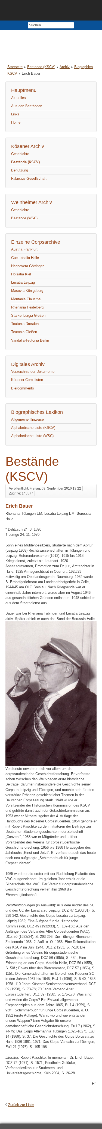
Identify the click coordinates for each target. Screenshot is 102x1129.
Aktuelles (18, 98)
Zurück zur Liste (21, 1105)
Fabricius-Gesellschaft (29, 178)
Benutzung (19, 170)
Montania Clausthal (26, 299)
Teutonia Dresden (25, 324)
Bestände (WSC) (24, 218)
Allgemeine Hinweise (27, 419)
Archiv (65, 67)
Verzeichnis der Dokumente (32, 371)
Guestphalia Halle (25, 258)
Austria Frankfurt (24, 249)
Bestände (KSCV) (41, 67)
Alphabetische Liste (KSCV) (33, 428)
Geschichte (20, 154)
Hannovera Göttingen (27, 266)
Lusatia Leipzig (23, 282)
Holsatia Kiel (21, 274)
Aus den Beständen (26, 106)
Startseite (15, 67)
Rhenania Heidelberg (27, 307)
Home (15, 122)
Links (15, 114)
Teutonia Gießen (24, 332)
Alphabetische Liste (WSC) (32, 436)
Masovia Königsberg (27, 291)
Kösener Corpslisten (27, 380)
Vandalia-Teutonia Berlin (30, 340)
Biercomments (22, 388)
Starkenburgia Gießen (28, 315)
